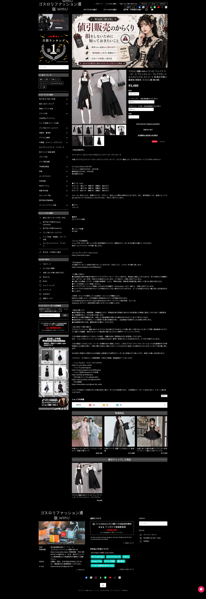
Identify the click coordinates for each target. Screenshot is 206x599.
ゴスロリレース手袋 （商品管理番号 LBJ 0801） (145, 106)
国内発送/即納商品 (46, 200)
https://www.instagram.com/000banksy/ (86, 267)
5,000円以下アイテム (47, 118)
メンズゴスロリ (45, 176)
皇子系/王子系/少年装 (47, 99)
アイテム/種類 (44, 138)
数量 (130, 114)
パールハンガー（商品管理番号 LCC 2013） (143, 99)
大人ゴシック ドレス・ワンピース (51, 147)
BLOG (153, 4)
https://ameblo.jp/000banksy (82, 375)
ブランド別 (43, 157)
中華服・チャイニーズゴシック (50, 142)
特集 (40, 171)
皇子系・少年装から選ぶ (132, 10)
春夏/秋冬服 (43, 191)
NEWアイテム (44, 186)
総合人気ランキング (46, 104)
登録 (64, 315)
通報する (164, 396)
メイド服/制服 (44, 162)
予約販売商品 (44, 167)
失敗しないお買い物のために (129, 4)
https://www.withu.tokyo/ (81, 255)
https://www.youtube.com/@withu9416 (86, 380)
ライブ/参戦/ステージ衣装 (49, 123)
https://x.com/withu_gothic (82, 365)
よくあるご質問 (111, 4)
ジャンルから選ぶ (110, 10)
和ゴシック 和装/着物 (47, 152)
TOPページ (99, 4)
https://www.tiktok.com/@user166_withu (87, 384)
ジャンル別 (43, 113)
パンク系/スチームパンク (48, 128)
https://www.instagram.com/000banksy (86, 370)
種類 (130, 91)
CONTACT (163, 4)
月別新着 (42, 181)
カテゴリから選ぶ (90, 10)
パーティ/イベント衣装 (47, 205)
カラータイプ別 (45, 195)
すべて (78, 405)
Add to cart (147, 130)
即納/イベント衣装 (46, 109)
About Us (144, 4)
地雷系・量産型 (45, 133)
